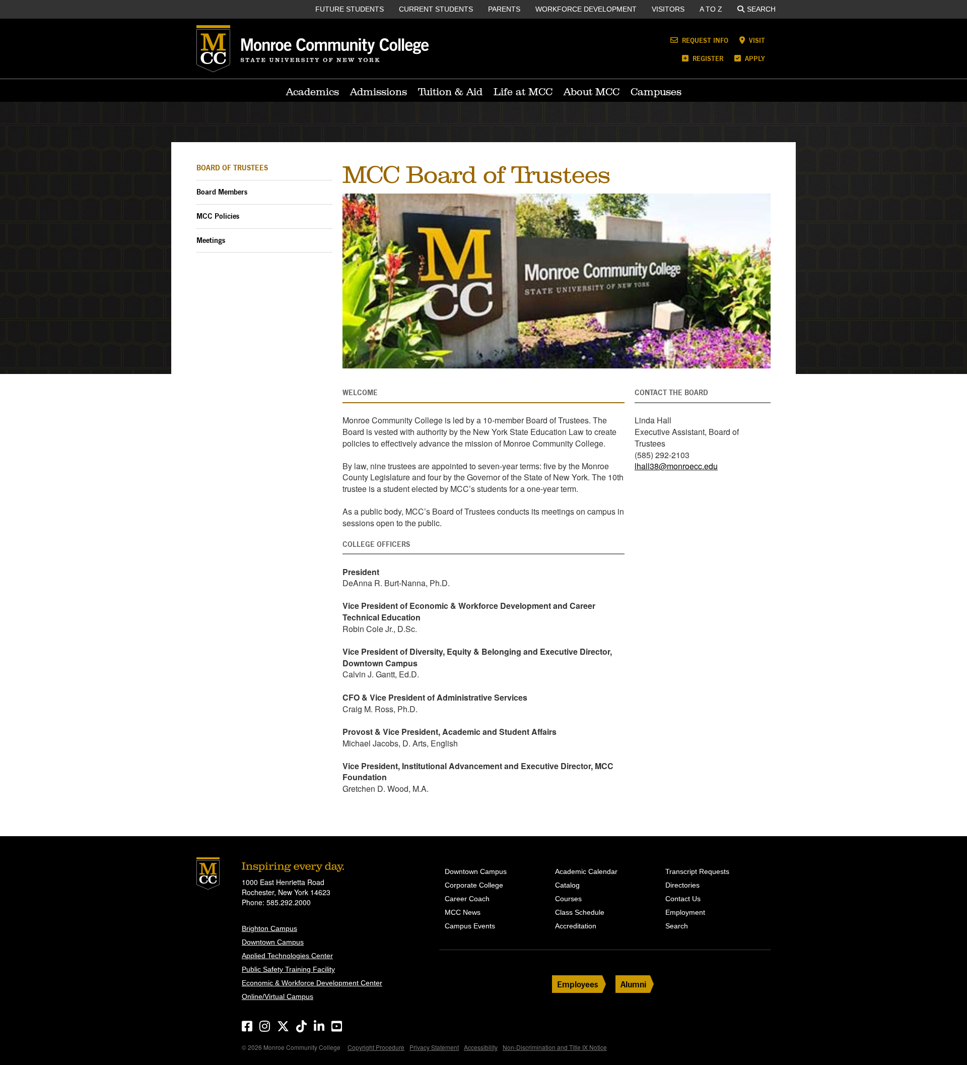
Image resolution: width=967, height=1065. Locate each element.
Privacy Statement (434, 1047)
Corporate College (474, 885)
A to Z (711, 9)
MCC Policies (217, 216)
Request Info (704, 40)
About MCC (591, 92)
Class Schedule (579, 912)
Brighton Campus (269, 928)
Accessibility (481, 1047)
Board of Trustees (232, 167)
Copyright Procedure (376, 1047)
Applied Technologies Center (287, 956)
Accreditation (575, 926)
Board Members (221, 192)
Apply (754, 58)
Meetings (210, 240)
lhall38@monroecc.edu (676, 466)
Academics (312, 92)
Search (761, 9)
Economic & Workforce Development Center (312, 983)
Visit (756, 40)
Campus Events (470, 926)
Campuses (656, 92)
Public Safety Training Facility (288, 969)
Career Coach (467, 899)
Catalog (567, 885)
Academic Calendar (586, 871)
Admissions (378, 92)
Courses (568, 899)
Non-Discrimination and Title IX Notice (555, 1047)
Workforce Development (586, 9)
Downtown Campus (273, 942)
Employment (685, 912)
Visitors (668, 9)
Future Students (349, 9)
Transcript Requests (697, 871)
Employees (577, 984)
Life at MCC (523, 92)
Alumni (633, 984)
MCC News (462, 912)
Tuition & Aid (450, 92)
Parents (504, 9)
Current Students (436, 9)
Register (706, 58)
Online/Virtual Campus (277, 996)
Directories (682, 885)
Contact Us (683, 899)
